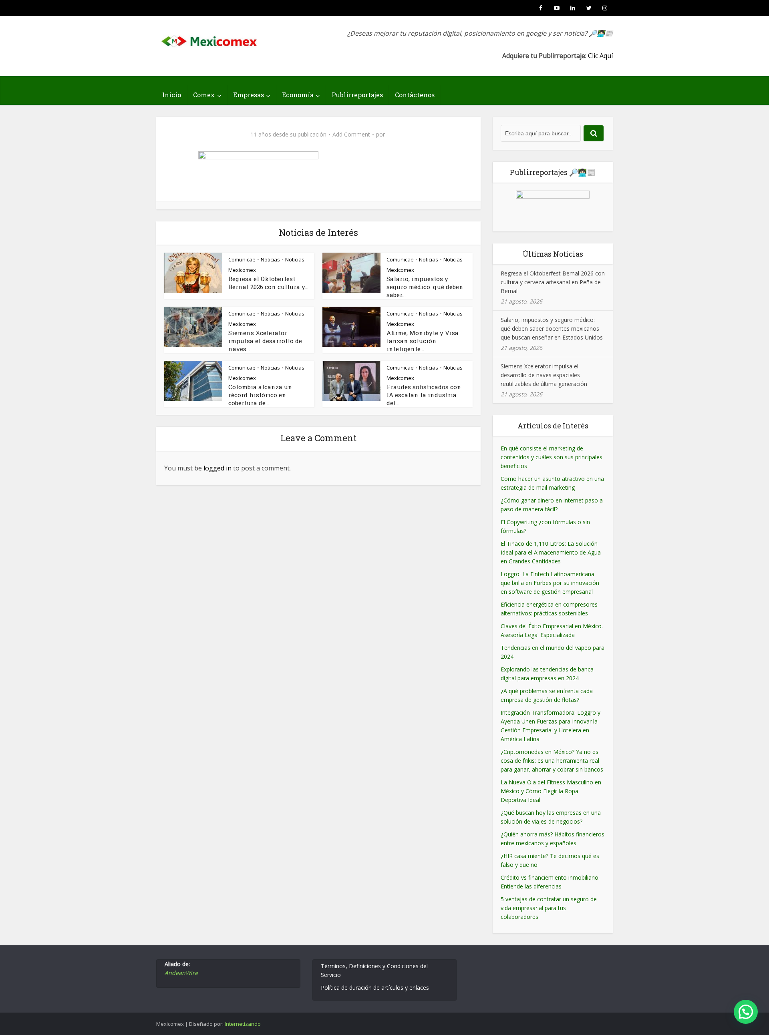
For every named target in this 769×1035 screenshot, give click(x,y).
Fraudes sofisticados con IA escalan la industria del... (424, 395)
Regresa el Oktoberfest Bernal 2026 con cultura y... (268, 283)
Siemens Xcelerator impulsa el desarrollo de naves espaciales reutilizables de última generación (544, 375)
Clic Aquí (600, 55)
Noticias (270, 259)
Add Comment (351, 134)
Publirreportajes (357, 94)
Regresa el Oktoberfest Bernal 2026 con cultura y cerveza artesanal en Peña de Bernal (553, 282)
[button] (746, 1012)
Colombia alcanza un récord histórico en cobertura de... (260, 395)
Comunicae (242, 259)
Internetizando (243, 1023)
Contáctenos (415, 94)
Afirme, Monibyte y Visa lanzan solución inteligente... (423, 341)
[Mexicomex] (210, 39)
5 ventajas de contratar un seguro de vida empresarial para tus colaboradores (549, 907)
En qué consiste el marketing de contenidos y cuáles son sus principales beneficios (551, 457)
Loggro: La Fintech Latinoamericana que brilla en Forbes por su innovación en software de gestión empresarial (550, 582)
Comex (204, 94)
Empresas (248, 94)
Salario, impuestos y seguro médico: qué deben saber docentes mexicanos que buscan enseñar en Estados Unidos (552, 328)
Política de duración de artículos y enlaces (375, 987)
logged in (217, 468)
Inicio (171, 94)
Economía (298, 94)
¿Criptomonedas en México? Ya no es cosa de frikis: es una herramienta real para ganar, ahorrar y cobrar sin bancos (552, 760)
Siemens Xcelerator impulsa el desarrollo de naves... (265, 341)
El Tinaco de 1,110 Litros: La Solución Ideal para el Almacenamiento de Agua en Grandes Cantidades (551, 552)
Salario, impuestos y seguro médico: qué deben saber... (425, 287)
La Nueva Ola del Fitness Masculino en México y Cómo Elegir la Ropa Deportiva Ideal (551, 791)
